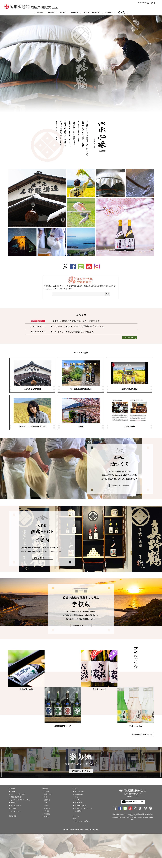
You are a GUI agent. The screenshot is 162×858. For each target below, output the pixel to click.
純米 (45, 802)
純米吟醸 (47, 800)
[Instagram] (97, 266)
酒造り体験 (78, 802)
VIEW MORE (129, 338)
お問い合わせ (109, 12)
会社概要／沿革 (16, 805)
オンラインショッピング (92, 12)
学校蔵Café (79, 794)
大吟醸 (46, 791)
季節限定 (47, 814)
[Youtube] (89, 266)
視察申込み (78, 811)
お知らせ (62, 12)
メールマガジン (16, 811)
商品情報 (51, 12)
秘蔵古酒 (47, 808)
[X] (65, 266)
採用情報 (14, 808)
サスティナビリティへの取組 (20, 800)
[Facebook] (73, 266)
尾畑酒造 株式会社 (37, 6)
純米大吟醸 (48, 794)
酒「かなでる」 (80, 791)
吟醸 (45, 797)
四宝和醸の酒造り (16, 797)
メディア (14, 802)
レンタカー (78, 800)
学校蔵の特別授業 (81, 805)
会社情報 (40, 12)
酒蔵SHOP (74, 12)
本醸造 (46, 805)
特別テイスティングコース (83, 808)
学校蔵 (121, 12)
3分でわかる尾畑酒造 (18, 794)
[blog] (81, 266)
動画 (74, 819)
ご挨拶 (13, 791)
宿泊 (76, 797)
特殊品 (46, 817)
